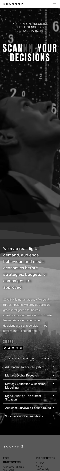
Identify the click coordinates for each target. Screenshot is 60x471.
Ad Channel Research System (24, 367)
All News (40, 463)
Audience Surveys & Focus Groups (28, 408)
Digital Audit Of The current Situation (23, 397)
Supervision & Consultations (24, 416)
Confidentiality (42, 469)
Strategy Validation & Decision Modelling (25, 385)
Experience (41, 466)
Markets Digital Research (22, 375)
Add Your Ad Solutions (13, 467)
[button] (54, 4)
